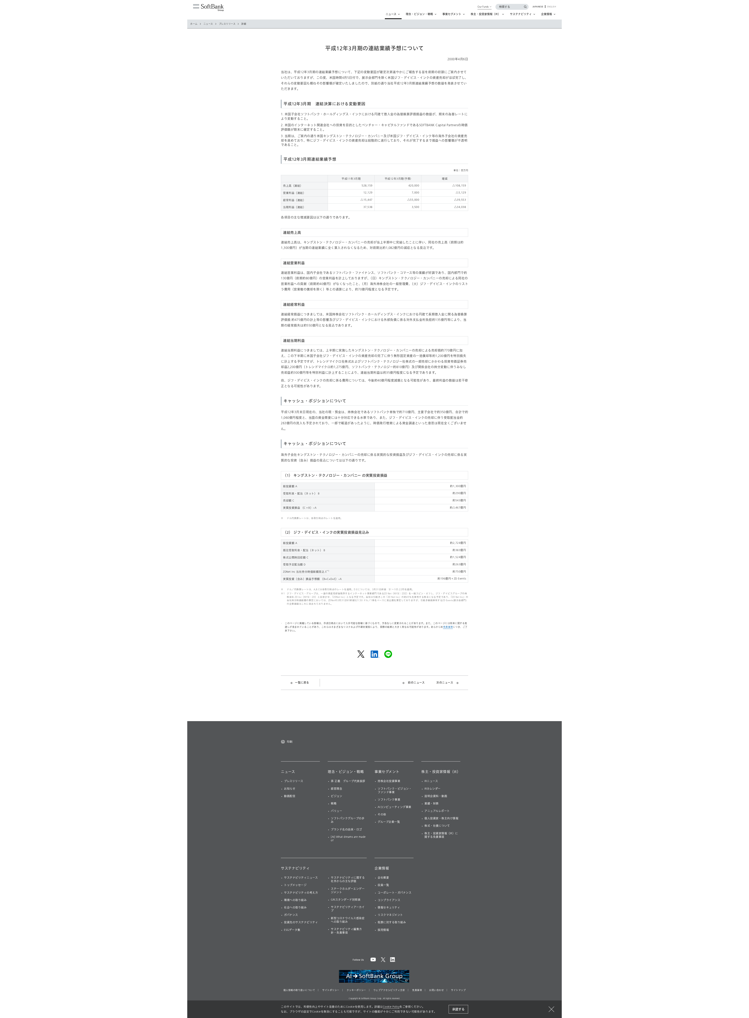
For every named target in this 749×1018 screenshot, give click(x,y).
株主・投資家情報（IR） (440, 772)
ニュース (208, 24)
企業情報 (381, 868)
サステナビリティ (295, 868)
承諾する (458, 1009)
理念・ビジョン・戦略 (346, 772)
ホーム (194, 24)
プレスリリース (227, 24)
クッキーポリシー (356, 990)
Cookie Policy (391, 1006)
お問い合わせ (436, 990)
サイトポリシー (330, 990)
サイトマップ (458, 990)
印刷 (289, 741)
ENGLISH (551, 7)
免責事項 (448, 627)
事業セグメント (386, 772)
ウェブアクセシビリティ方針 (389, 990)
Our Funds (483, 6)
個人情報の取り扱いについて (299, 990)
